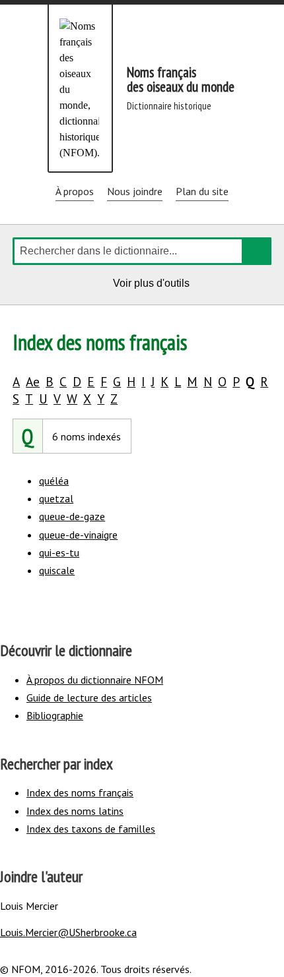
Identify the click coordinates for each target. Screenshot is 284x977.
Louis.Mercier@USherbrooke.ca (68, 932)
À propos (74, 191)
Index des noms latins (75, 810)
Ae (33, 381)
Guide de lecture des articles (89, 697)
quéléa (54, 480)
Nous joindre (134, 191)
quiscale (57, 570)
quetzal (56, 498)
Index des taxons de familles (90, 828)
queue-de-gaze (72, 516)
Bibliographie (54, 715)
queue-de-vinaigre (78, 534)
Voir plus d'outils (153, 285)
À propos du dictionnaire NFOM (94, 679)
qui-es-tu (59, 552)
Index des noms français (79, 792)
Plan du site (202, 191)
